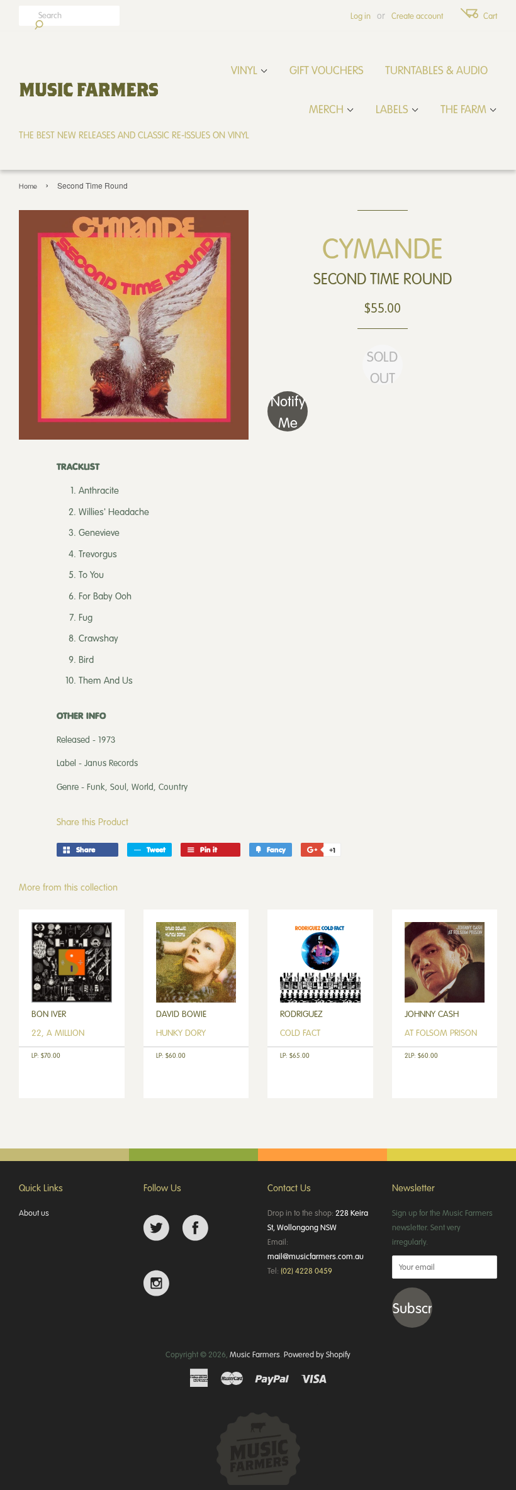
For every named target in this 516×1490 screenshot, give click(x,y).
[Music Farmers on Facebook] (195, 1228)
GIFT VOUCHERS (326, 69)
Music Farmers (255, 1354)
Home (28, 186)
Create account (417, 15)
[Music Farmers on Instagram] (156, 1283)
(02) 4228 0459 (306, 1270)
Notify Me (288, 411)
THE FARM (464, 108)
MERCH (327, 108)
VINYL (245, 69)
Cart (490, 15)
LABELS (393, 108)
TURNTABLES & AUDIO (436, 69)
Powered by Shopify (317, 1354)
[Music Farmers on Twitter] (156, 1228)
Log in (361, 15)
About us (34, 1212)
